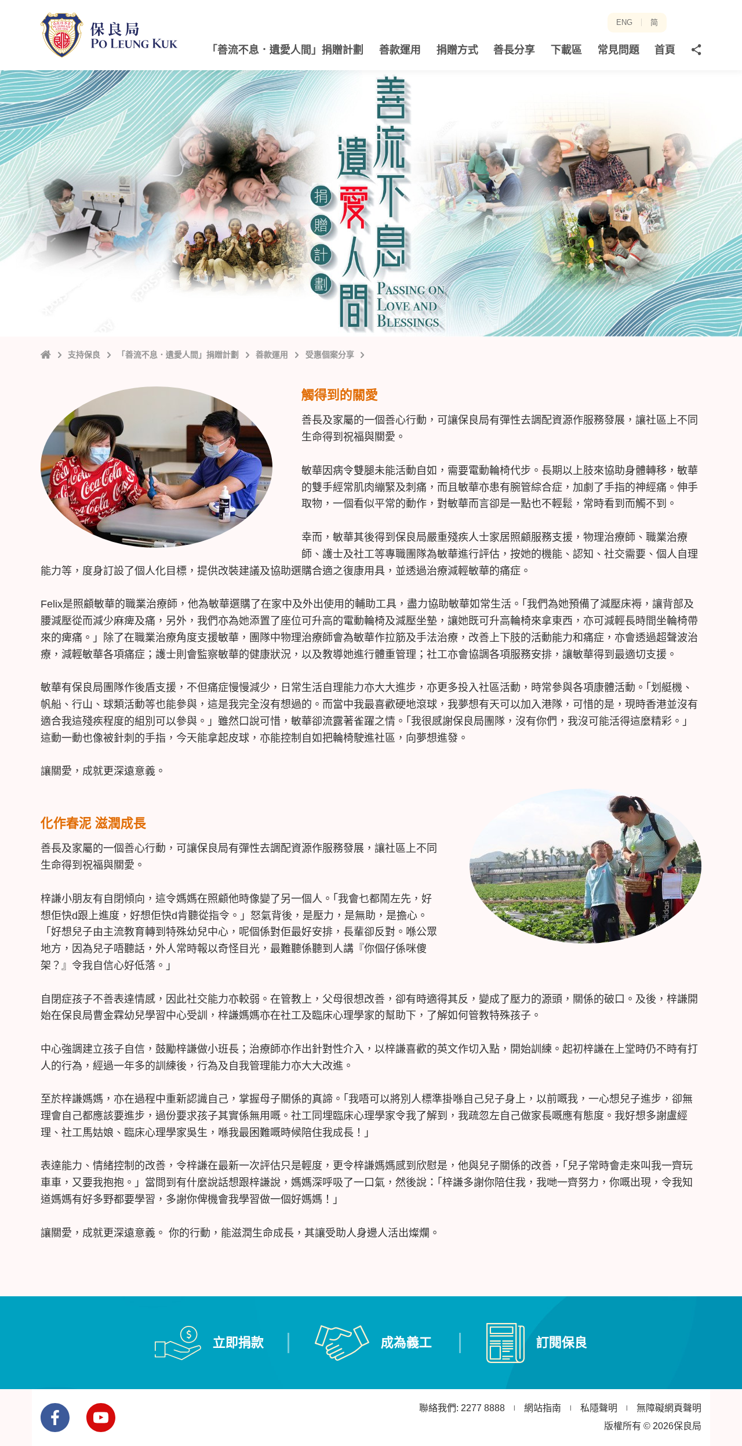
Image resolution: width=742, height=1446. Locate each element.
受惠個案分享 (329, 354)
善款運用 (272, 354)
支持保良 (84, 354)
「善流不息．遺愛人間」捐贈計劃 (178, 354)
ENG (624, 22)
